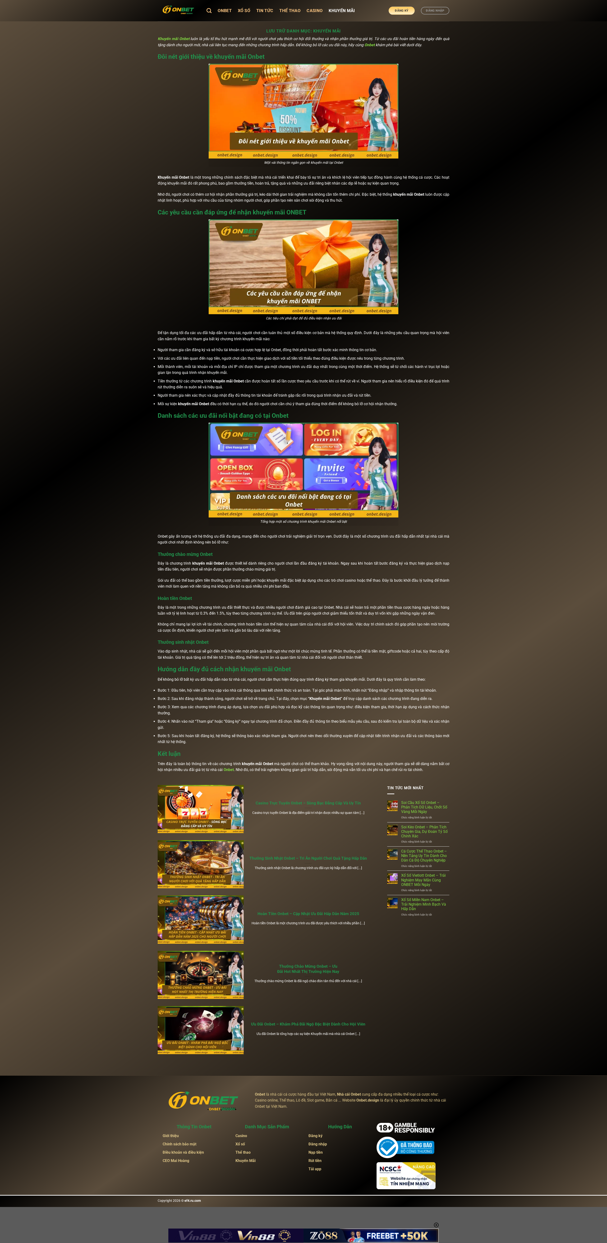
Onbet (225, 10)
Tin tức (264, 10)
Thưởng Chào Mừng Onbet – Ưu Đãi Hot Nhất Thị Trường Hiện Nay (308, 969)
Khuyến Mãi (245, 1160)
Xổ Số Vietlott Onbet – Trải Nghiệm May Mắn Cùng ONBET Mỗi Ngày (423, 880)
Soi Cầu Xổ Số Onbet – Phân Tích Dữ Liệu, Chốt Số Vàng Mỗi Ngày (424, 807)
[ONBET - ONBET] (178, 11)
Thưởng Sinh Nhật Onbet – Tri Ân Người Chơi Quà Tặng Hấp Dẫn (308, 858)
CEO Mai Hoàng (176, 1160)
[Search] (209, 10)
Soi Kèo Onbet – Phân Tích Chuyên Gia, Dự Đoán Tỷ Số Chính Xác (424, 831)
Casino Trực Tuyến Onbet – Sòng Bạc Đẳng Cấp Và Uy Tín (308, 803)
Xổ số (244, 10)
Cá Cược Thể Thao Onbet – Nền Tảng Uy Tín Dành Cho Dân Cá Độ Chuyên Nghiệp (424, 855)
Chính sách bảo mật (179, 1144)
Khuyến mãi (342, 10)
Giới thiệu (171, 1136)
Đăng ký (315, 1136)
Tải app (315, 1169)
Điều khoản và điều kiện (183, 1152)
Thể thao (289, 10)
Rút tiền (315, 1160)
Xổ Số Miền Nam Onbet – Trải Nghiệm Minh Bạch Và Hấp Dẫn (423, 904)
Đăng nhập (318, 1144)
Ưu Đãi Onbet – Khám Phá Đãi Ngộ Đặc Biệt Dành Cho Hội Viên (308, 1024)
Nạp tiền (315, 1152)
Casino (314, 10)
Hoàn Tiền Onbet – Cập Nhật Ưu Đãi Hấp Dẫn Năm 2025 (308, 914)
